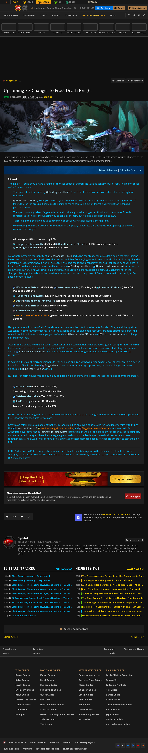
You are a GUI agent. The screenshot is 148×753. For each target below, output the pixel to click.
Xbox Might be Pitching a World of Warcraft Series (107, 580)
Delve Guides (22, 680)
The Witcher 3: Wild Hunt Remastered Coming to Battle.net (112, 611)
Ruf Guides (46, 699)
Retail (29, 2)
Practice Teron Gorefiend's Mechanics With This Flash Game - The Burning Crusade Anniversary (113, 607)
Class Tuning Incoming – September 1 (31, 576)
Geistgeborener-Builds (118, 724)
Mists (72, 2)
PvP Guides (84, 704)
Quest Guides (47, 694)
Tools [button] (43, 15)
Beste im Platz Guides (90, 680)
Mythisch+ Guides (24, 689)
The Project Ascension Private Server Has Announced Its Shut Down (113, 576)
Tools (6, 653)
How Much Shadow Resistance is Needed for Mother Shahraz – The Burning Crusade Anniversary (113, 615)
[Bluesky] (7, 516)
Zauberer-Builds (114, 719)
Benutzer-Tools (38, 742)
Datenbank (29, 15)
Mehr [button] (113, 15)
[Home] (4, 743)
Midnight (20, 714)
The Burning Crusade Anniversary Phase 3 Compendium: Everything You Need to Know (113, 602)
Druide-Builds (113, 699)
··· (80, 2)
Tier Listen (21, 709)
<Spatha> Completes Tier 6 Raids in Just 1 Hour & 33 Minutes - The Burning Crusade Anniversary (113, 593)
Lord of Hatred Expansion (119, 675)
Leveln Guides (22, 685)
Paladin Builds (113, 709)
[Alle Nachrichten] (6, 2)
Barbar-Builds (113, 694)
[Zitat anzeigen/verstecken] (140, 170)
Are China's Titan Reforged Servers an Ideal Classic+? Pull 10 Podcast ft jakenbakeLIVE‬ (113, 585)
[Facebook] (14, 516)
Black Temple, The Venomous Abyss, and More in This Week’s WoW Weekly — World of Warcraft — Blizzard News (42, 585)
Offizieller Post (128, 170)
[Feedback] (139, 15)
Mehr (112, 653)
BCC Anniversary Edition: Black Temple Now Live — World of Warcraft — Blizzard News (42, 598)
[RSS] (143, 745)
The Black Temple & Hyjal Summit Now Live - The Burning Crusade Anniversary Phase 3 (113, 598)
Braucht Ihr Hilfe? (18, 742)
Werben (67, 742)
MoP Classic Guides (51, 670)
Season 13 (111, 680)
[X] (123, 745)
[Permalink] (29, 516)
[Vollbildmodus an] (129, 15)
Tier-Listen (46, 724)
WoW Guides (22, 670)
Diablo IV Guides (115, 670)
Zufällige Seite (11, 748)
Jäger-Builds (112, 714)
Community (71, 15)
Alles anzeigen (64, 568)
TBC (59, 2)
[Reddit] (21, 516)
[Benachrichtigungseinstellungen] (134, 15)
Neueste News (87, 568)
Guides (56, 15)
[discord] (78, 517)
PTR (25, 8)
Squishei (48, 97)
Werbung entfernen (93, 15)
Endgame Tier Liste (116, 685)
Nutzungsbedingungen (75, 748)
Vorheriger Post (11, 636)
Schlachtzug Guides (25, 699)
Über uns (54, 742)
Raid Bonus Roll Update (24, 615)
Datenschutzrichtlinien (48, 748)
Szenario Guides (48, 709)
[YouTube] (138, 745)
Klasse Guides (22, 675)
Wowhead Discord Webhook (116, 514)
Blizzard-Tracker (108, 170)
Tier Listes (111, 689)
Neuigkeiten (11, 15)
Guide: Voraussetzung (90, 675)
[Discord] (117, 745)
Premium (27, 748)
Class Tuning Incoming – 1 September (31, 580)
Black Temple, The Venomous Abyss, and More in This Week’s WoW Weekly (42, 593)
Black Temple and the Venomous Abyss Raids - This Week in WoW (113, 589)
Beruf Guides (22, 694)
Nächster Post (137, 636)
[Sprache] (144, 15)
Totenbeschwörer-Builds (119, 704)
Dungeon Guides (48, 685)
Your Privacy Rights (85, 742)
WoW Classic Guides (90, 670)
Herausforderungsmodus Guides (57, 714)
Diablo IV (95, 2)
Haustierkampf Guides (52, 704)
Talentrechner (22, 704)
